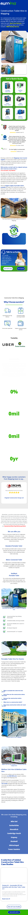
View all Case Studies (14, 907)
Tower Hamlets (14, 849)
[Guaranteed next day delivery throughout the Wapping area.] (14, 598)
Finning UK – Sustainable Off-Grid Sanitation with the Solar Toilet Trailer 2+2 (13, 887)
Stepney (14, 837)
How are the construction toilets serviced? (11, 699)
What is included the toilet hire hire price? (12, 691)
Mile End (14, 821)
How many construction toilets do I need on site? (14, 705)
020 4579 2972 (8, 268)
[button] (14, 691)
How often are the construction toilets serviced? (13, 695)
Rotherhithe (14, 825)
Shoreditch (14, 829)
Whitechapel (14, 845)
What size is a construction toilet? (13, 702)
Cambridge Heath (14, 833)
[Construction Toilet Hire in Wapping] (14, 655)
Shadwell (14, 841)
